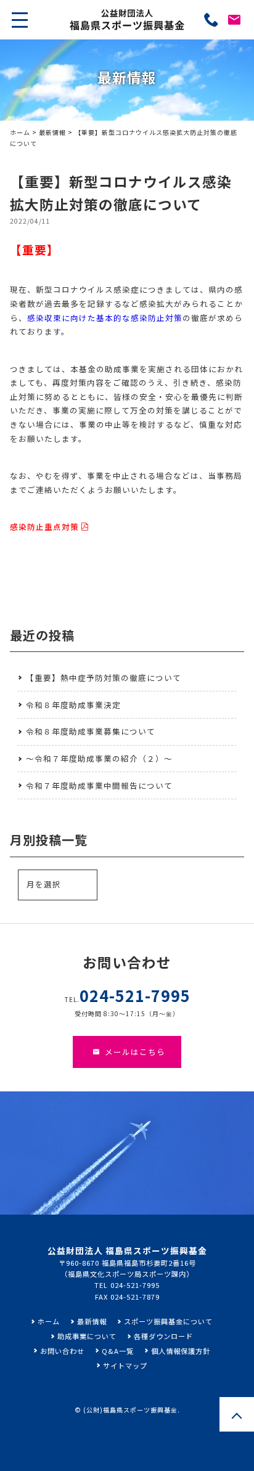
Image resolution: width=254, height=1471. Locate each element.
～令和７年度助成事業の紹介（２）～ (99, 758)
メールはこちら (135, 1051)
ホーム (20, 132)
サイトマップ (125, 1366)
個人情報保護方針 (180, 1351)
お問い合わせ (62, 1351)
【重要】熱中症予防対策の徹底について (103, 677)
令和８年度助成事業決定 (73, 705)
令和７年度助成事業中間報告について (99, 785)
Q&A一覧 (118, 1351)
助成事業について (87, 1336)
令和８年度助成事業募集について (90, 731)
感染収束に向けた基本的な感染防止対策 (104, 318)
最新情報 (52, 132)
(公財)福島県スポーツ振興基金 (130, 1409)
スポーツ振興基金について (168, 1321)
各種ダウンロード (163, 1336)
